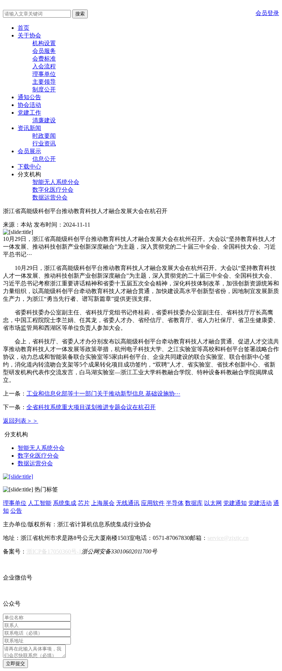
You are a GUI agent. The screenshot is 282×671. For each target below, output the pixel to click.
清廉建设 (44, 120)
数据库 (194, 503)
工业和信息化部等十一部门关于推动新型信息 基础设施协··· (103, 393)
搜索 (80, 14)
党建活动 (260, 503)
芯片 (84, 503)
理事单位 (44, 74)
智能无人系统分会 (55, 182)
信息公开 (44, 159)
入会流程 (44, 66)
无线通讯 (128, 503)
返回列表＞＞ (20, 421)
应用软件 (152, 503)
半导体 (175, 503)
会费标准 (44, 58)
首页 (23, 28)
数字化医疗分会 (52, 190)
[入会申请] (18, 476)
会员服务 (44, 51)
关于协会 (29, 35)
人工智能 (39, 503)
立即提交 (15, 663)
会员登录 (267, 13)
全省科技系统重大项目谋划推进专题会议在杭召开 (91, 407)
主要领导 (44, 82)
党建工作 (29, 112)
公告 (16, 511)
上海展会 (103, 503)
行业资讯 (44, 143)
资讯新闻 (29, 128)
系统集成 (64, 503)
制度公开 (44, 89)
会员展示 (29, 151)
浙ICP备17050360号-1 (54, 551)
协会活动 (29, 105)
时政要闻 (44, 136)
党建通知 (235, 503)
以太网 (213, 503)
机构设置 (44, 43)
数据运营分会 (50, 197)
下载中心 (29, 166)
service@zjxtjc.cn (228, 538)
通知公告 (29, 97)
